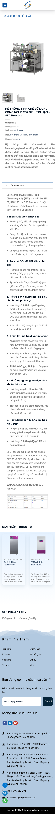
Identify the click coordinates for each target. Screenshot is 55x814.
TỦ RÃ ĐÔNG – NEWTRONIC (37, 563)
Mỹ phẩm (23, 135)
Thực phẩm (33, 135)
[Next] (48, 57)
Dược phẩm (14, 135)
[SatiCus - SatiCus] (27, 5)
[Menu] (4, 5)
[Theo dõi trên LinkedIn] (10, 723)
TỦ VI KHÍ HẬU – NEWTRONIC (11, 563)
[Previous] (7, 57)
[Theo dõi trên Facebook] (4, 723)
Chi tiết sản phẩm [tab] (14, 185)
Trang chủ (8, 16)
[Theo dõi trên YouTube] (15, 723)
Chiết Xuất (24, 16)
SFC (18, 127)
